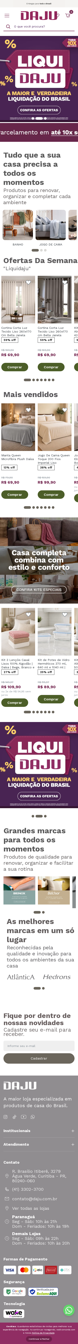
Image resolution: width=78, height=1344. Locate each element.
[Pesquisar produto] (8, 26)
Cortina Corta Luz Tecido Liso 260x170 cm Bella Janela (53, 331)
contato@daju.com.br (34, 1198)
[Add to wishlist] (28, 283)
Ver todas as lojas (30, 1208)
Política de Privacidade (43, 1333)
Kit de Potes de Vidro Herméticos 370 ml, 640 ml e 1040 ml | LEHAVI (54, 663)
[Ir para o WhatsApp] (32, 1117)
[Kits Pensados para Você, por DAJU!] (39, 560)
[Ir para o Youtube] (23, 1117)
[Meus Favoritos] (57, 15)
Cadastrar (39, 1058)
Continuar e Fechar (39, 1339)
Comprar (14, 367)
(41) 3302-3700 (28, 1189)
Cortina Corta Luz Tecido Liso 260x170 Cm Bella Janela (16, 331)
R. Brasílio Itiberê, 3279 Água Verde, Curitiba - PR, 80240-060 (39, 1176)
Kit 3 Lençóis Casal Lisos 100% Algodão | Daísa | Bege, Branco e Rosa (17, 663)
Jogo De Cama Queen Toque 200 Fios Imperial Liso (54, 459)
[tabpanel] (17, 228)
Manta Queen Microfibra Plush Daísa (17, 457)
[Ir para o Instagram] (6, 1117)
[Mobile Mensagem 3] (39, 3)
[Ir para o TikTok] (14, 1117)
